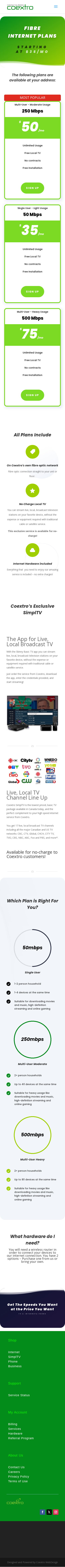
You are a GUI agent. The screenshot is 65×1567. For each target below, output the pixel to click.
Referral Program (21, 1438)
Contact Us (16, 1467)
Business (15, 1366)
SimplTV (14, 1357)
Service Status (19, 1395)
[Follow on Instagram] (55, 1512)
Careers (14, 1472)
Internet (14, 1352)
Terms (12, 1481)
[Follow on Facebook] (42, 1512)
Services (14, 1429)
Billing (12, 1424)
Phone (13, 1361)
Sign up (32, 188)
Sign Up (32, 291)
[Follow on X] (49, 1512)
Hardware (15, 1433)
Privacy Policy (18, 1476)
